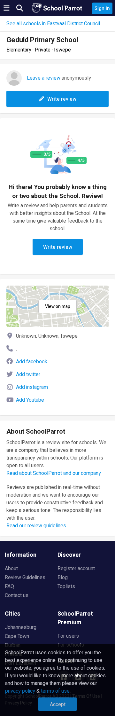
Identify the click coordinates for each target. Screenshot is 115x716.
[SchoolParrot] (57, 8)
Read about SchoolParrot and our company (53, 473)
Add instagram (32, 387)
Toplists (66, 586)
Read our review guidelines (36, 526)
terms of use (55, 691)
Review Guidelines (25, 577)
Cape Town (17, 636)
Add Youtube (30, 400)
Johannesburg (20, 627)
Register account (76, 568)
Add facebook (31, 362)
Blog (62, 577)
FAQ (9, 586)
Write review (61, 99)
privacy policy (20, 691)
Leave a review (43, 78)
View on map (57, 306)
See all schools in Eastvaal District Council (53, 24)
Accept (57, 704)
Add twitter (28, 374)
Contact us (16, 595)
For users (68, 636)
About (11, 568)
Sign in (102, 8)
